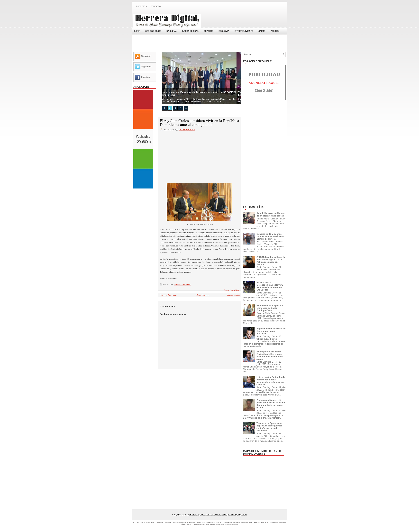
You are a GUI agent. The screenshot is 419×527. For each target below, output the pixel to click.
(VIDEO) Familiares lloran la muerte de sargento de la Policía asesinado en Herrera (270, 261)
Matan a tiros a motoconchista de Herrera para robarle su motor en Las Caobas (269, 286)
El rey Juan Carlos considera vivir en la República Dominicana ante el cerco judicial (199, 122)
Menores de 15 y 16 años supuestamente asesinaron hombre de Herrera (270, 236)
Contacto (156, 6)
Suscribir (146, 56)
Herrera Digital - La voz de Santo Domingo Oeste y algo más (218, 514)
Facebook (146, 77)
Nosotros (141, 6)
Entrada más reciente (168, 295)
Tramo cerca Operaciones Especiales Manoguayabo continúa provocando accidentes (269, 427)
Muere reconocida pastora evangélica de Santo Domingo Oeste (269, 308)
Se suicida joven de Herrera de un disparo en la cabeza (270, 214)
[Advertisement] (247, 18)
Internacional (179, 284)
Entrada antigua (233, 295)
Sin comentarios (187, 130)
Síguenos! (146, 66)
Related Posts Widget (231, 290)
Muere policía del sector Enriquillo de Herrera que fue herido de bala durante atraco (269, 355)
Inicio (137, 31)
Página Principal (202, 295)
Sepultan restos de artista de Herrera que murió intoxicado (270, 331)
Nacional (187, 284)
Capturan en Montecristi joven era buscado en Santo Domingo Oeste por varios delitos (270, 404)
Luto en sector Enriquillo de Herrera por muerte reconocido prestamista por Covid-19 (270, 381)
